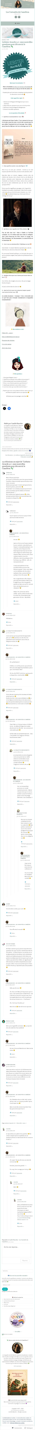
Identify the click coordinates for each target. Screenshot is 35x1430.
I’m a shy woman (6, 344)
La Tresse (6, 1304)
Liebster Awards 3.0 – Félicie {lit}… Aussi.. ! (16, 1123)
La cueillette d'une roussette (14, 631)
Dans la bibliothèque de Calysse (10, 336)
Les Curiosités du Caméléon (17, 12)
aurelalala (9, 472)
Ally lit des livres (6, 348)
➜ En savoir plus (17, 1366)
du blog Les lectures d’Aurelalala (22, 86)
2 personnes (16, 502)
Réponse (25, 1260)
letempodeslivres (10, 1064)
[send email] (19, 17)
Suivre (5, 1289)
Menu (18, 23)
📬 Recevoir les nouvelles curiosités (17, 1276)
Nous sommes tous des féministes (12, 1299)
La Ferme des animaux (9, 1301)
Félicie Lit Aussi (10, 1021)
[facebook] (16, 17)
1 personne (15, 645)
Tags (8, 39)
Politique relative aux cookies (17, 1423)
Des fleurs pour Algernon (9, 1306)
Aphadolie (9, 613)
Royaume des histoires (8, 340)
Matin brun (6, 1302)
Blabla (4, 39)
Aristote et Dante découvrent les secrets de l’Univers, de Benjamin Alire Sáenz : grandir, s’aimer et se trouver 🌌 (17, 448)
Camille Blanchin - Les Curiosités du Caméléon (18, 657)
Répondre (8, 504)
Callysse (8, 1128)
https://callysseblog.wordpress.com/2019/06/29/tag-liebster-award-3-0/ (25, 1217)
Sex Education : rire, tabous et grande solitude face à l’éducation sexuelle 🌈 (19, 455)
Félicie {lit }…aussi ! (7, 333)
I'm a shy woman (10, 943)
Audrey (8, 904)
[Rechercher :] (17, 1270)
